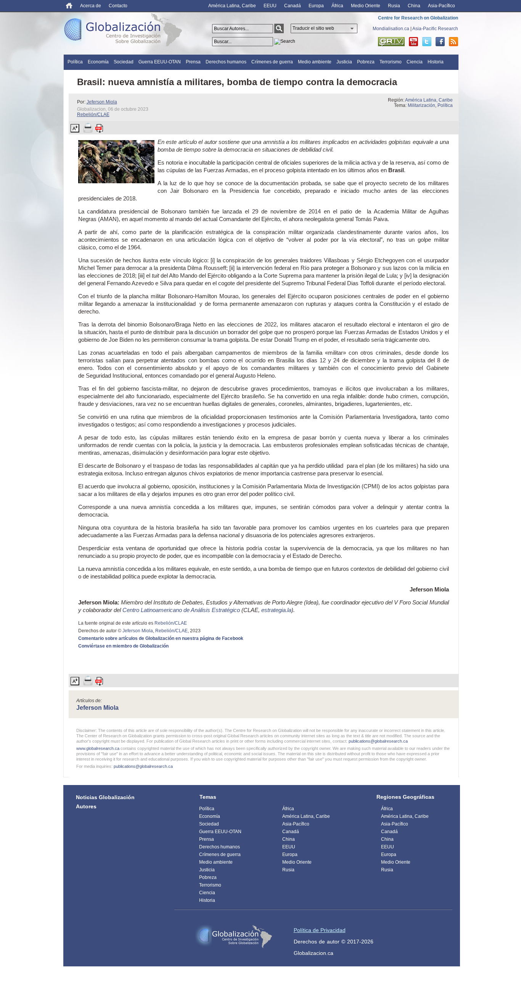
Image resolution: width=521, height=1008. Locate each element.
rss (453, 41)
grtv (391, 41)
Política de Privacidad (320, 930)
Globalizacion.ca (313, 953)
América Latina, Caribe (232, 5)
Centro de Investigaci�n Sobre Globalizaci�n (233, 936)
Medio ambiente (314, 62)
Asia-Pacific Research (435, 28)
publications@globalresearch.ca (378, 741)
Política (75, 62)
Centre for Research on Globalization (418, 18)
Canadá (292, 5)
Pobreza (366, 62)
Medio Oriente (365, 5)
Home (69, 5)
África (337, 5)
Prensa (193, 62)
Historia (436, 62)
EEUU (270, 5)
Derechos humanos (226, 62)
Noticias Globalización (105, 797)
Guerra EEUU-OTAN (159, 62)
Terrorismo (390, 62)
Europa (316, 5)
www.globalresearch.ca (97, 748)
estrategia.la (276, 610)
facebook (440, 41)
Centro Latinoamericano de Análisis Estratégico (181, 610)
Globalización (124, 31)
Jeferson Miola (102, 102)
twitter (426, 41)
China (414, 5)
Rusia (394, 5)
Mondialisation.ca (391, 28)
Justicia (344, 62)
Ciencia (415, 62)
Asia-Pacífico (441, 5)
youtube (413, 41)
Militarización (421, 105)
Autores (86, 806)
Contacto (118, 5)
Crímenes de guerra (272, 62)
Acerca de (90, 5)
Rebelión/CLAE (93, 114)
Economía (98, 62)
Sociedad (123, 62)
